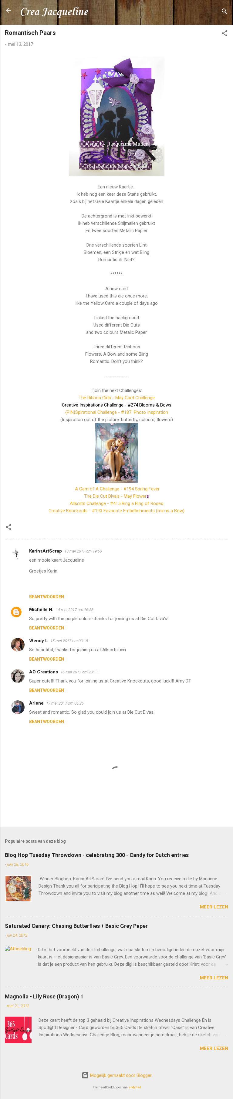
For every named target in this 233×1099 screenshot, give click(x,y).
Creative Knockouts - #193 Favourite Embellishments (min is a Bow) (116, 510)
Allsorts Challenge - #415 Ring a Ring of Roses (116, 503)
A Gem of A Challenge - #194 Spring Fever (117, 489)
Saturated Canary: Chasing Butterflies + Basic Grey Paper (76, 926)
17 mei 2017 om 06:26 (65, 703)
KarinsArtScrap (45, 551)
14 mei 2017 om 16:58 (74, 609)
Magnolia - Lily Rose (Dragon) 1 (44, 996)
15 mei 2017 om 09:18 (69, 641)
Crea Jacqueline (53, 12)
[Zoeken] (224, 12)
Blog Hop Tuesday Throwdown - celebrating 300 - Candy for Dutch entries (97, 855)
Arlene (36, 703)
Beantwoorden (46, 596)
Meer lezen (214, 907)
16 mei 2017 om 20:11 (79, 672)
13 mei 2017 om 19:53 (83, 551)
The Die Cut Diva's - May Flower (116, 496)
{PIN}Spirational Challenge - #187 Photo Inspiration (116, 412)
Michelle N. (41, 609)
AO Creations (43, 672)
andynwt (135, 1087)
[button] (224, 34)
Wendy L (38, 640)
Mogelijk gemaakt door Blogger (120, 1075)
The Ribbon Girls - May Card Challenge (117, 397)
